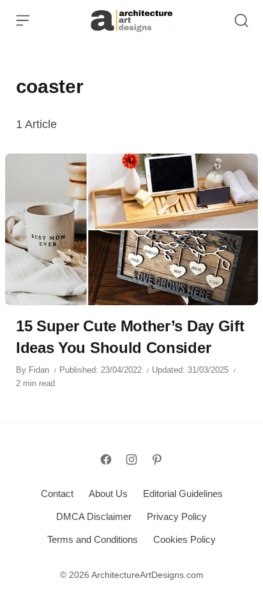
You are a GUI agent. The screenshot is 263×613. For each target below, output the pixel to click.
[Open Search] (241, 20)
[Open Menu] (23, 20)
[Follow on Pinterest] (157, 459)
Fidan (39, 370)
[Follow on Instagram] (131, 459)
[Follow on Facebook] (105, 459)
